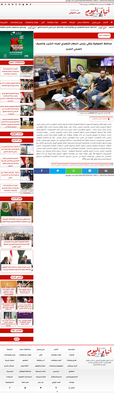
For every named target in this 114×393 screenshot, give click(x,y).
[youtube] (23, 4)
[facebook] (30, 4)
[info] (5, 4)
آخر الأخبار (16, 140)
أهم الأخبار (17, 199)
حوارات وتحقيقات (32, 23)
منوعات (71, 382)
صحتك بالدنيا (9, 366)
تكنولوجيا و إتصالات (56, 366)
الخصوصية (10, 382)
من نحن (40, 382)
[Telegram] (90, 171)
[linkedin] (19, 4)
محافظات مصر (83, 23)
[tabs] (2, 4)
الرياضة (72, 23)
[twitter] (27, 4)
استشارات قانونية (25, 377)
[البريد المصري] (16, 45)
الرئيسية (71, 349)
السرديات (9, 371)
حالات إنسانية (41, 371)
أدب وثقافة (41, 360)
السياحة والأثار (56, 377)
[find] (9, 4)
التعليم (25, 360)
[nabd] (16, 4)
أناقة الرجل (24, 366)
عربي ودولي (96, 23)
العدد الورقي (17, 134)
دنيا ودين (56, 371)
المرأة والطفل (40, 366)
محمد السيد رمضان (99, 119)
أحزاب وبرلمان (72, 366)
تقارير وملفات (71, 360)
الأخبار (105, 23)
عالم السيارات (41, 377)
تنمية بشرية (9, 360)
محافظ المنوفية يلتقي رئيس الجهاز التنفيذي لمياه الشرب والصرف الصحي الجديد (81, 165)
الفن (43, 23)
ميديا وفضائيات (16, 23)
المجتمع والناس (72, 377)
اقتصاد (64, 23)
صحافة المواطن (25, 371)
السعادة (9, 377)
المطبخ (71, 371)
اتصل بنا (72, 388)
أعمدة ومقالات (56, 360)
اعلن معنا (25, 382)
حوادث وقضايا (52, 23)
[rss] (12, 4)
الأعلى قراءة (16, 277)
